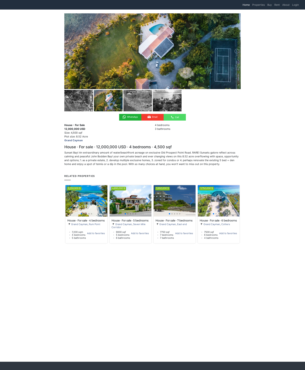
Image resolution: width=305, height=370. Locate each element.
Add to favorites (96, 233)
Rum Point (94, 224)
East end (182, 224)
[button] (104, 200)
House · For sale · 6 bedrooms (218, 220)
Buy (269, 4)
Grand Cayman (79, 224)
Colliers (225, 224)
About (286, 4)
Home (246, 4)
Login (295, 4)
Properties (258, 4)
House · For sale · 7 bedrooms (174, 220)
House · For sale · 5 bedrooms (130, 220)
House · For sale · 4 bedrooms (86, 220)
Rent (277, 4)
